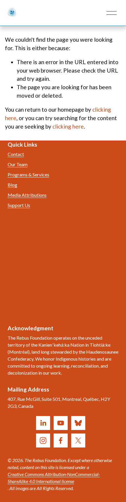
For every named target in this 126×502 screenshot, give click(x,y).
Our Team (18, 164)
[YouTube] (61, 423)
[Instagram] (43, 440)
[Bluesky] (78, 423)
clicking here (68, 126)
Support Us (19, 205)
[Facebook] (61, 440)
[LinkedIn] (43, 423)
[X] (78, 440)
